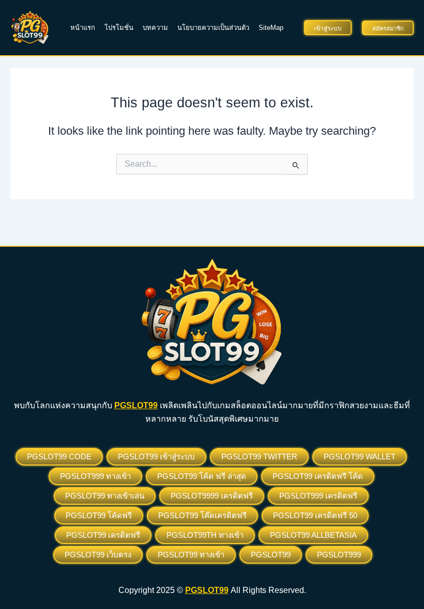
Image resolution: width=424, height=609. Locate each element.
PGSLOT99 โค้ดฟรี (99, 515)
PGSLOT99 (271, 554)
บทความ (155, 27)
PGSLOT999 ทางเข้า (95, 476)
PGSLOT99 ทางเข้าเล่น (104, 495)
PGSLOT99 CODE (59, 456)
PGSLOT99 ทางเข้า (191, 554)
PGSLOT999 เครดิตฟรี (318, 495)
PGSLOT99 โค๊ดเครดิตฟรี (202, 515)
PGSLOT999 (339, 554)
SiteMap (271, 27)
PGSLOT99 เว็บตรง (98, 554)
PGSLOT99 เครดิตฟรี (103, 535)
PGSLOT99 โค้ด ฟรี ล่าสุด (201, 476)
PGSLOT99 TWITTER (259, 456)
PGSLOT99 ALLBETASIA (313, 535)
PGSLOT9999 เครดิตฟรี (212, 495)
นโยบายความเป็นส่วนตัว (213, 27)
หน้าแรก (82, 27)
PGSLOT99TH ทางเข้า (205, 535)
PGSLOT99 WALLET (360, 456)
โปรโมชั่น (118, 27)
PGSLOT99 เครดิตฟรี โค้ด (317, 476)
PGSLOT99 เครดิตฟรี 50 (315, 515)
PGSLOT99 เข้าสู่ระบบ (156, 456)
